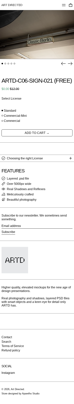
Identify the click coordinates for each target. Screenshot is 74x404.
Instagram (8, 372)
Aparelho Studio (30, 393)
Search (6, 341)
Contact (7, 337)
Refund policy (11, 350)
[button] (37, 34)
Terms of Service (13, 346)
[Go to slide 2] (5, 63)
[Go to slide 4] (11, 63)
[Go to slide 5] (14, 63)
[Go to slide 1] (2, 63)
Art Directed (17, 389)
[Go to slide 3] (8, 63)
